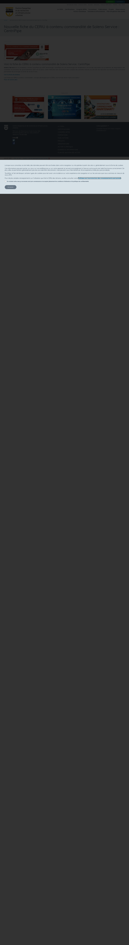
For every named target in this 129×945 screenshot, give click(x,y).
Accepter (11, 187)
